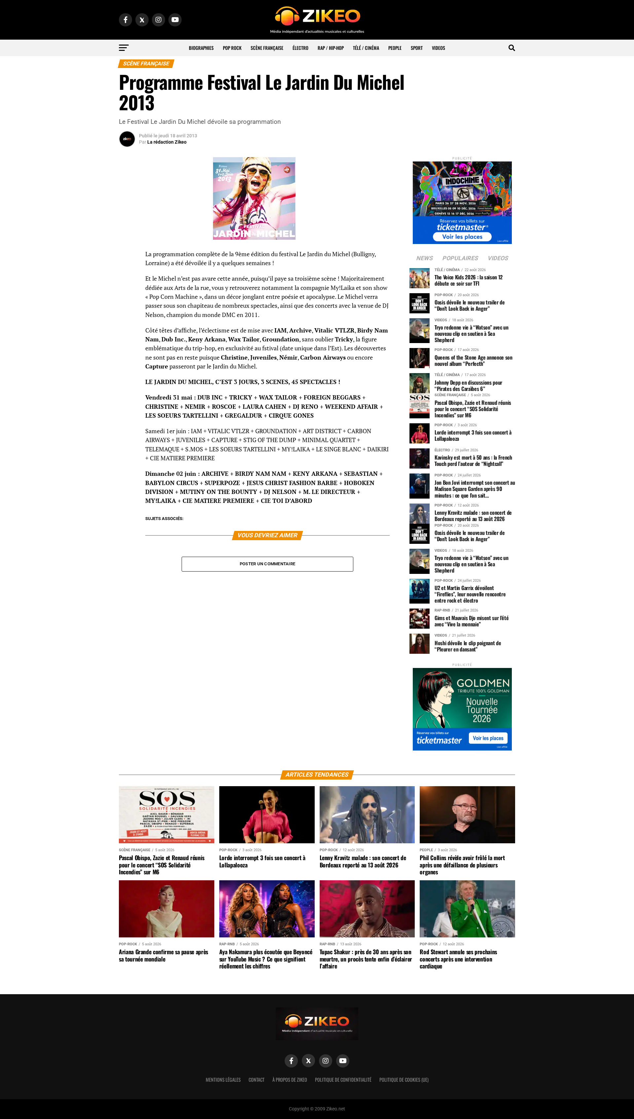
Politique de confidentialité (343, 1079)
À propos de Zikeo (289, 1079)
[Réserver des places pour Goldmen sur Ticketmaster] (462, 707)
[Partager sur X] (127, 288)
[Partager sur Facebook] (127, 256)
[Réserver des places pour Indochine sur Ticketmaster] (462, 200)
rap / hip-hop (331, 47)
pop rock (232, 47)
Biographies (201, 47)
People (395, 47)
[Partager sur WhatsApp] (127, 272)
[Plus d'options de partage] (127, 319)
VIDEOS (438, 47)
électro (300, 47)
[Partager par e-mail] (127, 303)
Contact (256, 1079)
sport (417, 47)
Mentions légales (223, 1079)
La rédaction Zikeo (167, 142)
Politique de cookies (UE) (404, 1079)
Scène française (267, 47)
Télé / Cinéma (366, 47)
